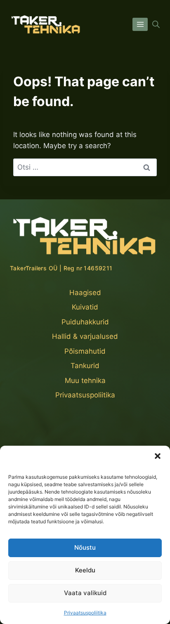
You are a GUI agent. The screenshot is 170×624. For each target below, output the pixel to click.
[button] (157, 456)
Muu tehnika (85, 380)
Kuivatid (85, 307)
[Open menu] (140, 24)
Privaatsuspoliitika (85, 613)
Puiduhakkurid (85, 322)
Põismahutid (85, 351)
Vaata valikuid (85, 593)
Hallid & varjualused (85, 336)
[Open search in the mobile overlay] (156, 24)
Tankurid (85, 366)
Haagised (85, 292)
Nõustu (85, 547)
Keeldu (85, 570)
